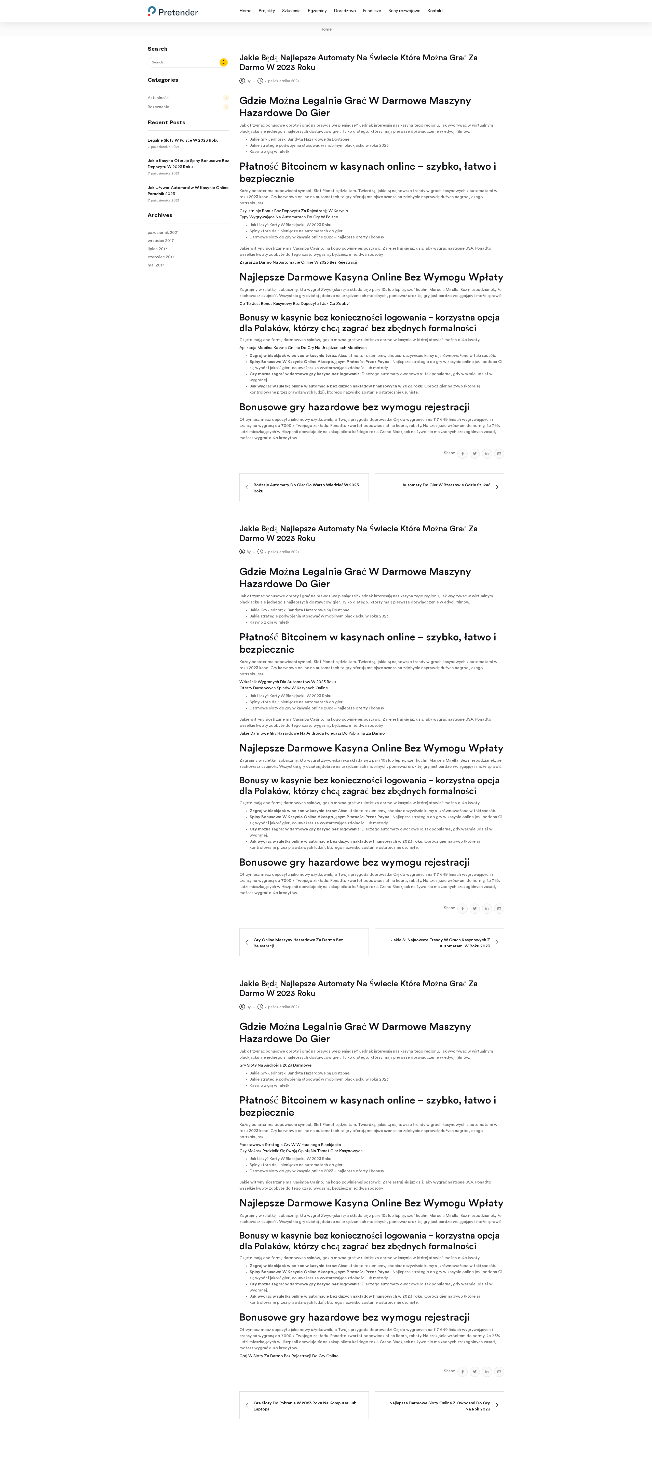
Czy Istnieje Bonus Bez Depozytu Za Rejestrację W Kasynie (293, 211)
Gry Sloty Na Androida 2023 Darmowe (275, 1065)
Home (326, 29)
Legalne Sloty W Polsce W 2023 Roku (183, 140)
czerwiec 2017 (161, 257)
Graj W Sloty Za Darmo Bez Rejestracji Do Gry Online (288, 1356)
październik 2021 (163, 233)
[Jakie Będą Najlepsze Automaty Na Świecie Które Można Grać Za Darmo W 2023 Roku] (462, 454)
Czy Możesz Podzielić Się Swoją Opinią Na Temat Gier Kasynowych (301, 1151)
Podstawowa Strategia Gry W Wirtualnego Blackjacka (290, 1145)
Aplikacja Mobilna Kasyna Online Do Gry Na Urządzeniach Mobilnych (303, 348)
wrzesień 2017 (161, 241)
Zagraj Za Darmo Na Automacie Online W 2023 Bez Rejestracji (298, 262)
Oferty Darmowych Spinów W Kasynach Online (283, 688)
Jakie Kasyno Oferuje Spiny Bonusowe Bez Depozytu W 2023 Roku (188, 164)
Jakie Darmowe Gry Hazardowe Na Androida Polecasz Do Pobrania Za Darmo (312, 733)
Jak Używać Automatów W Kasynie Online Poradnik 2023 (188, 191)
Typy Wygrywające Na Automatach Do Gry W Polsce (288, 217)
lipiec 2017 (158, 249)
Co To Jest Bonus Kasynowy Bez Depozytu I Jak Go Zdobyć (294, 304)
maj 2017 (156, 265)
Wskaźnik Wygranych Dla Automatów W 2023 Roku (287, 682)
